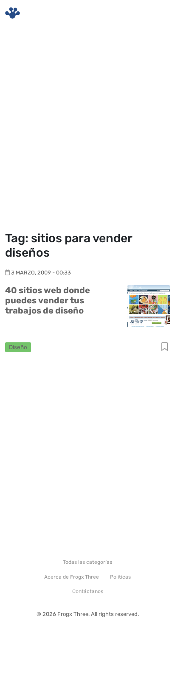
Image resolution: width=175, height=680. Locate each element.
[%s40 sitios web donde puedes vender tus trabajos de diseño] (148, 306)
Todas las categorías (87, 562)
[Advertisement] (87, 129)
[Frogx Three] (12, 12)
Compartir (164, 347)
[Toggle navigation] (158, 13)
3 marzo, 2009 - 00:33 (41, 272)
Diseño (18, 347)
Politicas (120, 577)
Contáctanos (87, 591)
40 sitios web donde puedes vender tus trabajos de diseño (47, 300)
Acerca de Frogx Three (71, 577)
